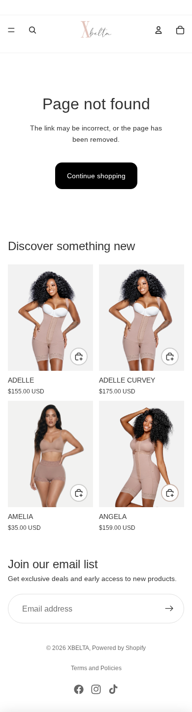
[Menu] (11, 30)
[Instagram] (96, 689)
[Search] (32, 30)
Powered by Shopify (119, 648)
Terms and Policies (96, 668)
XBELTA (78, 648)
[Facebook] (79, 689)
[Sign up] (169, 608)
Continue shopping (96, 176)
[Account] (158, 30)
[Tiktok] (113, 689)
